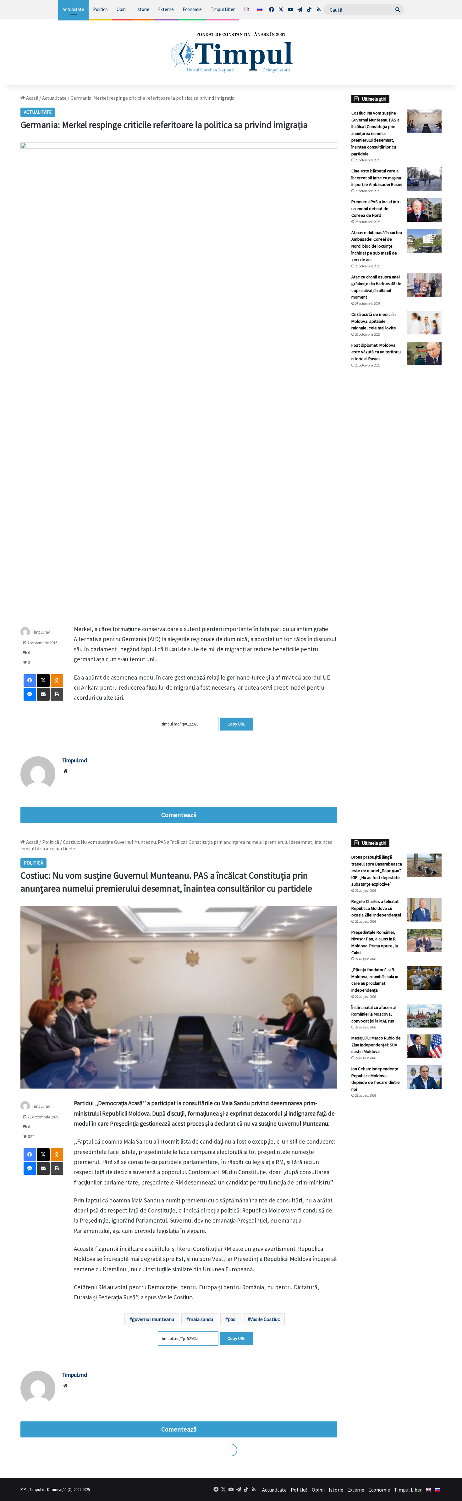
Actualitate (73, 9)
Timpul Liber (223, 9)
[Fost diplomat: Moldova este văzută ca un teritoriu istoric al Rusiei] (424, 353)
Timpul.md (41, 632)
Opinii (122, 9)
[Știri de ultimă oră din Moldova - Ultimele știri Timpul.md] (231, 52)
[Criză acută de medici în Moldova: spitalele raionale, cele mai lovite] (424, 322)
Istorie (142, 9)
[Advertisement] (396, 478)
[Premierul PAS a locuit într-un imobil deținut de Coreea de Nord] (424, 210)
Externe (166, 9)
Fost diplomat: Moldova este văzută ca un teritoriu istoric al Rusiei (376, 351)
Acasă (31, 98)
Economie (192, 9)
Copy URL (236, 724)
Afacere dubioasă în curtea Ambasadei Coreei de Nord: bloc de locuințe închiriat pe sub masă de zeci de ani (376, 246)
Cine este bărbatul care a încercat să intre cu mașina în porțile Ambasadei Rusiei (376, 177)
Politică (100, 9)
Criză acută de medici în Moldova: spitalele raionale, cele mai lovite (373, 321)
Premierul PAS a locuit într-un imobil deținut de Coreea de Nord (376, 208)
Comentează (178, 815)
